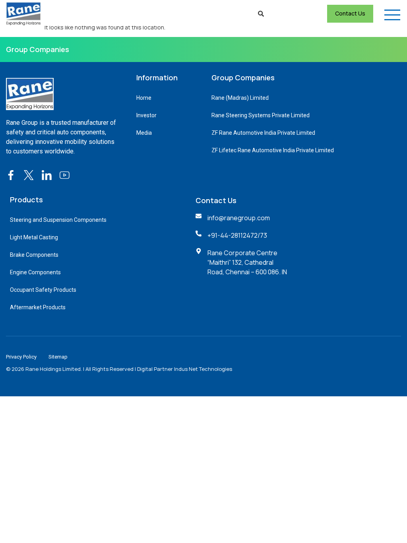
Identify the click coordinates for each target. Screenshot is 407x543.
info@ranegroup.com (238, 217)
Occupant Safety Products (43, 290)
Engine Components (35, 272)
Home (143, 98)
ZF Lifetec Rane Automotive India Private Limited (272, 150)
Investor (146, 115)
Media (144, 133)
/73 (262, 235)
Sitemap (58, 357)
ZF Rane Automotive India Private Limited (263, 133)
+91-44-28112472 (232, 235)
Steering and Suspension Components (58, 220)
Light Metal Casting (34, 237)
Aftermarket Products (38, 307)
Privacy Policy (21, 357)
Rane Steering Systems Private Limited (260, 115)
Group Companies (37, 49)
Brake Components (34, 255)
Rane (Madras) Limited (240, 98)
